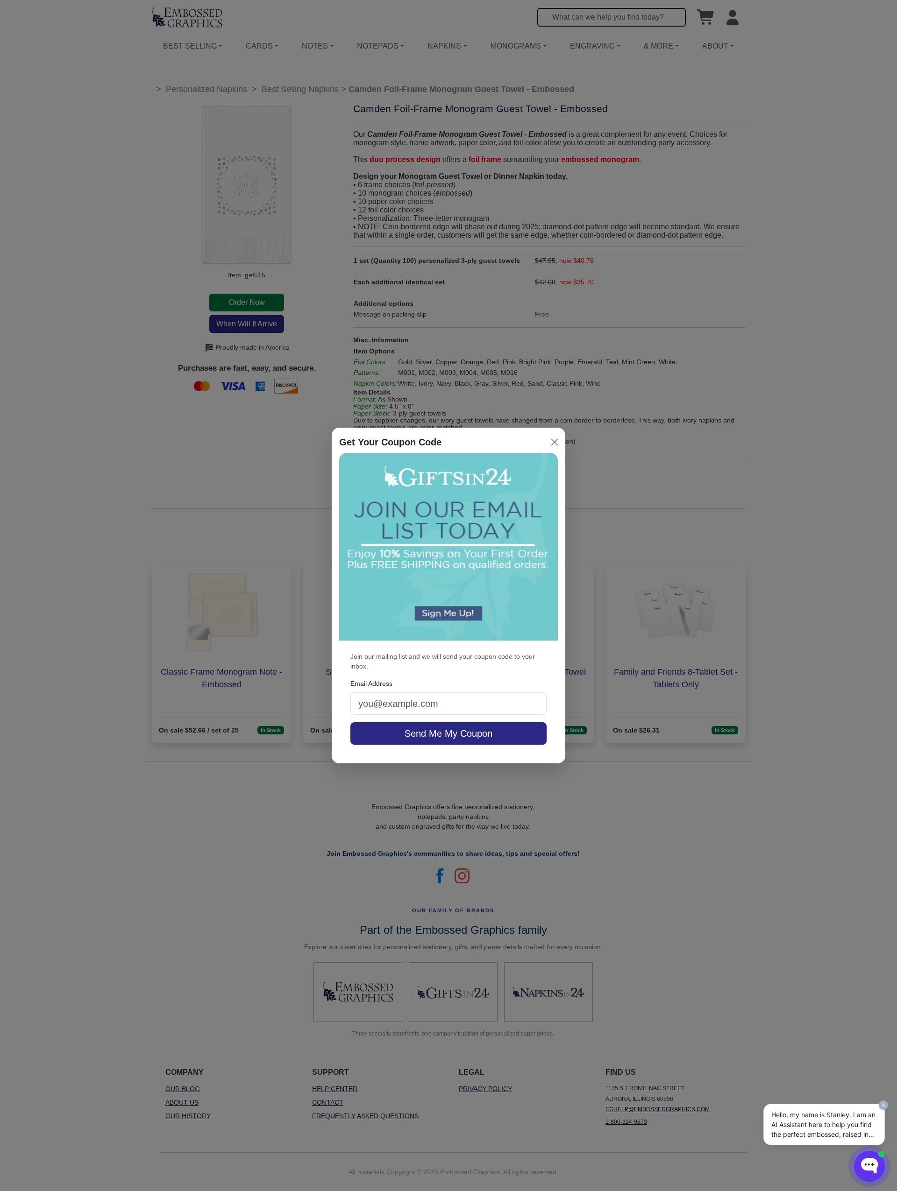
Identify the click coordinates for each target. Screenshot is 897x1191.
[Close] (555, 442)
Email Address (371, 683)
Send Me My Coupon (448, 733)
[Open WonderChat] (869, 1166)
